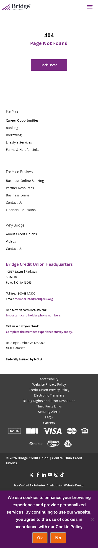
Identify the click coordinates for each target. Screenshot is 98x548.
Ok (40, 538)
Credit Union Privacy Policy (49, 390)
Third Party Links (49, 406)
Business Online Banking (25, 180)
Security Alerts (49, 412)
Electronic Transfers (49, 395)
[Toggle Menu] (90, 6)
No (58, 538)
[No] (92, 519)
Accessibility (49, 379)
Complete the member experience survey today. (39, 332)
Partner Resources (20, 188)
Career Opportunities (22, 120)
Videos (11, 241)
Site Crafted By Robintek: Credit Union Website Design (48, 485)
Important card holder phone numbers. (33, 315)
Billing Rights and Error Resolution (49, 401)
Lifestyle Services (19, 142)
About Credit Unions (21, 234)
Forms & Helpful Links (22, 149)
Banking (12, 127)
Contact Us (14, 202)
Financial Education (21, 210)
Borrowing (14, 135)
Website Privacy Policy (49, 384)
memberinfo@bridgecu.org (34, 299)
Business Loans (17, 195)
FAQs (49, 417)
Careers (49, 422)
